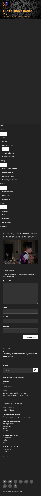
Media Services (7, 145)
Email (5, 317)
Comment (7, 281)
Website (6, 326)
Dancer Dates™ (8, 157)
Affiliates (3, 226)
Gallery (2, 161)
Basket (4, 215)
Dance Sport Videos (9, 180)
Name (5, 307)
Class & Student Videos (10, 169)
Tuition (4, 138)
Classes (5, 211)
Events (4, 141)
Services (3, 130)
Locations (6, 195)
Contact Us (6, 199)
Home (2, 126)
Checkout (5, 218)
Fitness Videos (7, 172)
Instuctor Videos (8, 176)
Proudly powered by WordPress (12, 491)
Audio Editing (9, 153)
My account (6, 222)
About (2, 184)
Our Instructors (7, 192)
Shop (2, 203)
